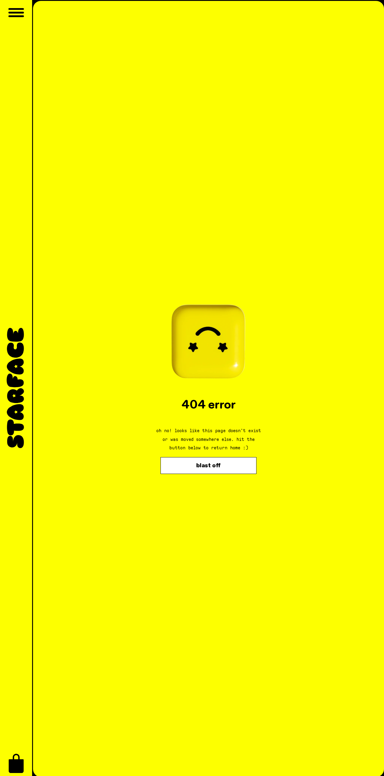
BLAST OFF (208, 465)
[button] (16, 763)
